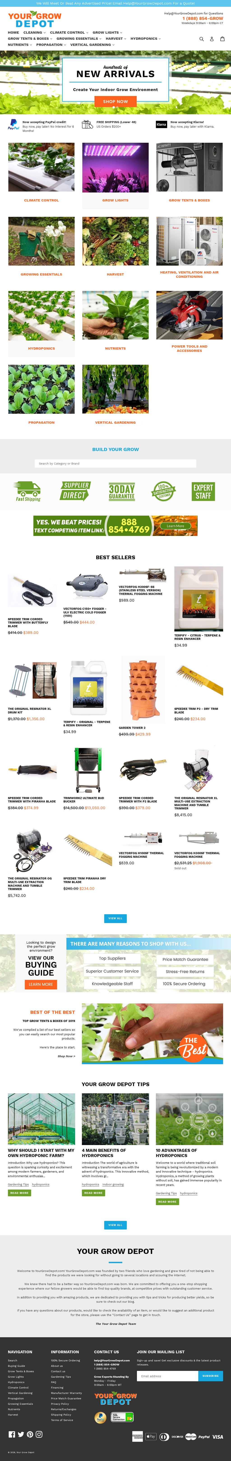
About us (57, 1365)
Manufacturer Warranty (66, 1393)
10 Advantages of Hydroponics (176, 1153)
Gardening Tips (18, 1184)
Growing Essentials (81, 38)
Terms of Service (62, 1420)
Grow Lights (110, 32)
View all (115, 918)
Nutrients (22, 44)
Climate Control (71, 32)
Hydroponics (148, 38)
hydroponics (40, 1184)
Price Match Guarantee (66, 1398)
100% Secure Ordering (65, 1360)
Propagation (53, 44)
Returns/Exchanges (63, 1409)
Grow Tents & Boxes (32, 38)
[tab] (114, 107)
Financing (57, 1387)
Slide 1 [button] (114, 107)
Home (13, 32)
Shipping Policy (61, 1414)
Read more (19, 1193)
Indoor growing (113, 1184)
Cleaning (36, 32)
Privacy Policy (60, 1403)
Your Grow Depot (25, 1452)
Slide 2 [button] (117, 107)
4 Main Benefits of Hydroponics (104, 1153)
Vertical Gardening (94, 44)
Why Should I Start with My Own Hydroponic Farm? (41, 1153)
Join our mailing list (161, 1352)
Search (12, 1360)
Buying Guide (16, 1365)
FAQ (53, 1382)
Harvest (118, 38)
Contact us (58, 1371)
